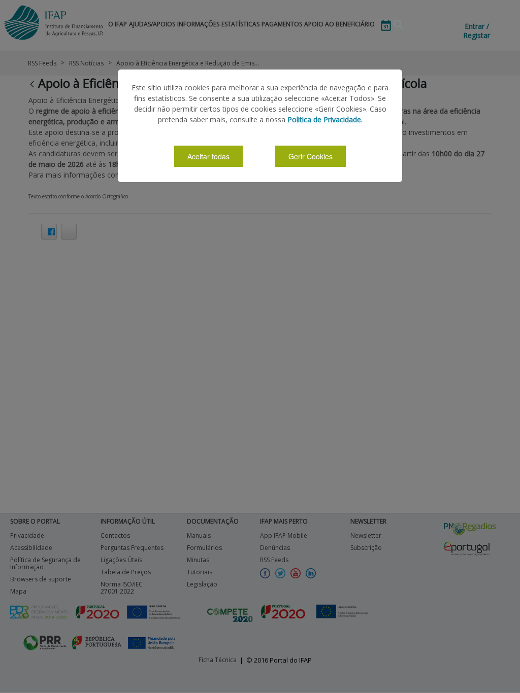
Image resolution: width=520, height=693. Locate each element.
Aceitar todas (208, 156)
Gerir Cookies (310, 156)
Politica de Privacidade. (325, 119)
